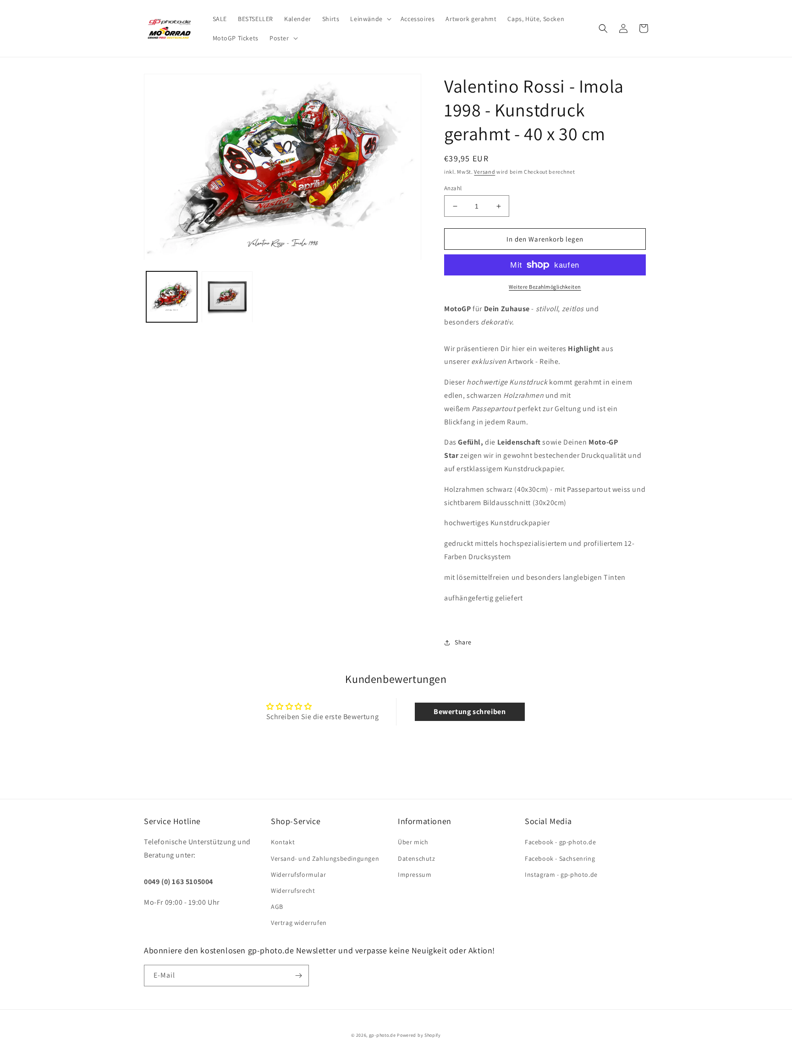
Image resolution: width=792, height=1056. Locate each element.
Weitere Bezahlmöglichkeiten (545, 286)
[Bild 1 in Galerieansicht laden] (171, 297)
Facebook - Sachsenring (560, 858)
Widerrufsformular (298, 874)
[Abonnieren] (298, 975)
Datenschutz (416, 858)
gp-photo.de (382, 1035)
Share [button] (463, 642)
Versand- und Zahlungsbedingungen (325, 858)
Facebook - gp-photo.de (560, 842)
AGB (277, 906)
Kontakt (283, 842)
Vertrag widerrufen (299, 922)
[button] (370, 18)
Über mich (413, 842)
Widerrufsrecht (293, 890)
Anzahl (453, 188)
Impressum (414, 874)
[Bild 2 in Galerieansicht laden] (227, 297)
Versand (484, 171)
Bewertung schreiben (470, 711)
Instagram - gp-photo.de (561, 874)
